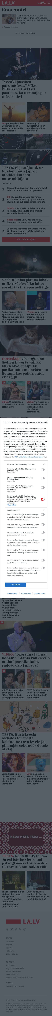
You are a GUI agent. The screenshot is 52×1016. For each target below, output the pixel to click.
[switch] (43, 470)
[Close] (47, 422)
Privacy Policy (39, 593)
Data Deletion (12, 593)
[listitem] (26, 464)
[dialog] (26, 508)
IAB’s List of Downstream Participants (29, 457)
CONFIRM (15, 585)
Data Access (26, 593)
